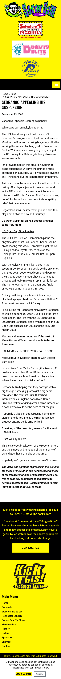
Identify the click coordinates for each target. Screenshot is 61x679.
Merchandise (9, 624)
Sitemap (6, 641)
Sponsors (7, 637)
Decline (40, 674)
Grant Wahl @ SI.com (14, 438)
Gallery (5, 633)
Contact (6, 646)
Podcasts (7, 607)
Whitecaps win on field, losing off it (22, 127)
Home (5, 603)
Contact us (30, 547)
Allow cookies (23, 673)
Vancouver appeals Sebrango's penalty (24, 120)
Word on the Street (12, 611)
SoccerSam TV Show (13, 620)
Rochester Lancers (12, 616)
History (6, 628)
